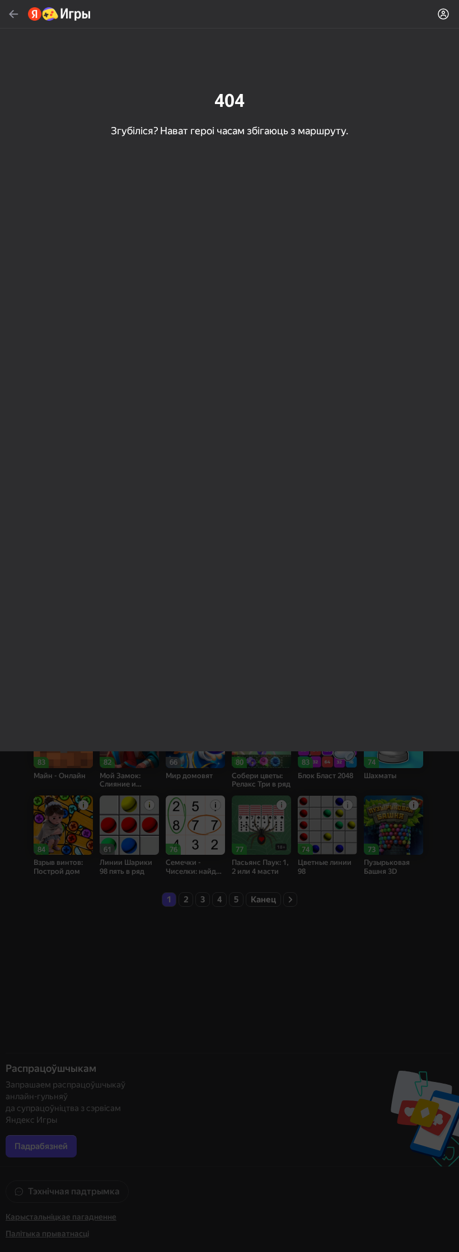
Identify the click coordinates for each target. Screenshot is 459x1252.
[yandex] (59, 14)
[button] (229, 626)
